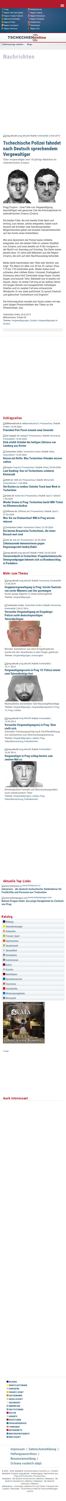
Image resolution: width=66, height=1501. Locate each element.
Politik (6, 426)
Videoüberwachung (14, 741)
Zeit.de (16, 540)
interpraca (38, 1481)
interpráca (49, 1478)
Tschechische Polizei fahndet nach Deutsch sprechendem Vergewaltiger (32, 148)
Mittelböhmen (36, 9)
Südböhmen (35, 22)
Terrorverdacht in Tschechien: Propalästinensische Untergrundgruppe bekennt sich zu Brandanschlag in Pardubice (32, 559)
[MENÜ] (62, 3)
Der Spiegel (22, 435)
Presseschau (46, 423)
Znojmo (33, 320)
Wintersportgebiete (15, 993)
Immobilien (11, 955)
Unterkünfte (11, 988)
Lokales (17, 710)
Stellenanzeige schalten (12, 44)
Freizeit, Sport (12, 936)
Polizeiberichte (31, 741)
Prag (6, 9)
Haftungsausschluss (24, 1454)
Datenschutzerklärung (42, 1449)
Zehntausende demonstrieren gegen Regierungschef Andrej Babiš (24, 545)
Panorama (55, 435)
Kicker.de (19, 495)
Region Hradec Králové (13, 16)
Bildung (9, 921)
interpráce (6, 1478)
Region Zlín (35, 28)
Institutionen (11, 960)
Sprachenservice (13, 979)
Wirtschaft (49, 480)
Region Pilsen (9, 22)
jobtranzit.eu (7, 1486)
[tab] (33, 921)
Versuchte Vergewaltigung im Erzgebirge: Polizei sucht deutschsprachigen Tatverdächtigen (29, 615)
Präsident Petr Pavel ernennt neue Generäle (28, 430)
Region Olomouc (11, 28)
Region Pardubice (37, 16)
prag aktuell (23, 136)
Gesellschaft (11, 945)
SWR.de (17, 480)
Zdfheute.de (23, 511)
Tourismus (10, 984)
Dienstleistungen (14, 926)
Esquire (16, 467)
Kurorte (9, 969)
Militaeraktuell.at (30, 423)
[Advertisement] (33, 97)
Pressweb (14, 1489)
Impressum (18, 1449)
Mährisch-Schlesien (12, 19)
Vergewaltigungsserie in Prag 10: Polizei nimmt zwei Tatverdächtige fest (32, 671)
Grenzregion (37, 655)
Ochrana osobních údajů (26, 1463)
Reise (51, 451)
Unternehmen (9, 483)
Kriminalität (43, 136)
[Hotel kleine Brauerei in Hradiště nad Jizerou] (24, 1042)
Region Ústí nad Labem (13, 12)
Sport (48, 495)
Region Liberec (36, 12)
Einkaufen (10, 931)
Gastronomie (11, 941)
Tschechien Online (31, 451)
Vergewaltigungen (20, 320)
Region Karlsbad (37, 19)
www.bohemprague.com (40, 897)
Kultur (8, 964)
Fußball (55, 495)
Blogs (29, 44)
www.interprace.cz (31, 885)
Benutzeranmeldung (23, 1458)
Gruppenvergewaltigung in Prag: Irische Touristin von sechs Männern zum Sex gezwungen (33, 588)
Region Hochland (11, 25)
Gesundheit (8, 455)
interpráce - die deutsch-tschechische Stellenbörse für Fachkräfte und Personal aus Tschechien (32, 891)
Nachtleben (11, 974)
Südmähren (35, 25)
